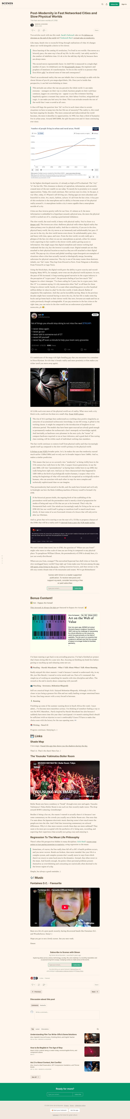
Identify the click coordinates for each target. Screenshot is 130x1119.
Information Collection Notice (64, 971)
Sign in (124, 4)
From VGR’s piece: (76, 414)
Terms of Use (74, 969)
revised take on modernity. (84, 38)
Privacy (66, 1105)
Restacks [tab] (43, 1005)
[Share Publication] (106, 4)
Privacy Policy (79, 971)
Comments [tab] (35, 1005)
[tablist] (38, 1005)
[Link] (27, 598)
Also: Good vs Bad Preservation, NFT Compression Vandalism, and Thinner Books (54, 1066)
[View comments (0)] (39, 30)
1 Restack (47, 978)
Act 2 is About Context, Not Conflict (45, 1062)
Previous (38, 992)
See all (34, 1077)
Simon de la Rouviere (41, 24)
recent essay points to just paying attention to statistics (63, 843)
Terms (72, 1105)
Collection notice (80, 1105)
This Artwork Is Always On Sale (43, 607)
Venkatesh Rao (66, 38)
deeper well (35, 224)
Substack (55, 1115)
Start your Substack (60, 1110)
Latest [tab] (37, 1029)
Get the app (74, 1110)
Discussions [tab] (45, 1029)
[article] (65, 1038)
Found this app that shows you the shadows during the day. (64, 746)
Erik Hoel (81, 841)
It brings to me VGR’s (39, 451)
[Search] (102, 4)
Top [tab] (33, 1029)
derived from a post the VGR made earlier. (78, 522)
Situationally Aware (72, 67)
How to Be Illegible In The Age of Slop (46, 1048)
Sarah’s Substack (67, 35)
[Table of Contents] (2, 559)
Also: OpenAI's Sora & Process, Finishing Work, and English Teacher (52, 1037)
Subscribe (114, 4)
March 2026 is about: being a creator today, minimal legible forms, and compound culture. (53, 1051)
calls (43, 72)
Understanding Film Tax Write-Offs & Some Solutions (53, 1034)
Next (93, 992)
